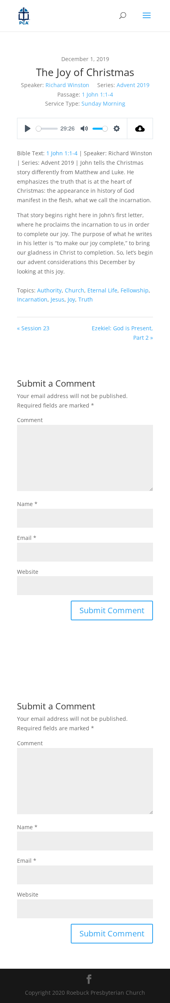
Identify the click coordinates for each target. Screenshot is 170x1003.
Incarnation (32, 299)
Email (26, 538)
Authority (49, 290)
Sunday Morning (103, 103)
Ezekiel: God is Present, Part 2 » (122, 332)
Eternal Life (102, 290)
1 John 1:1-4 (97, 94)
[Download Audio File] (140, 128)
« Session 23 (33, 328)
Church (74, 290)
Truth (85, 299)
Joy (71, 299)
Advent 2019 (133, 85)
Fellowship (135, 290)
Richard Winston (67, 85)
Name (27, 504)
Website (27, 571)
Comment (30, 420)
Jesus (57, 299)
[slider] (47, 128)
